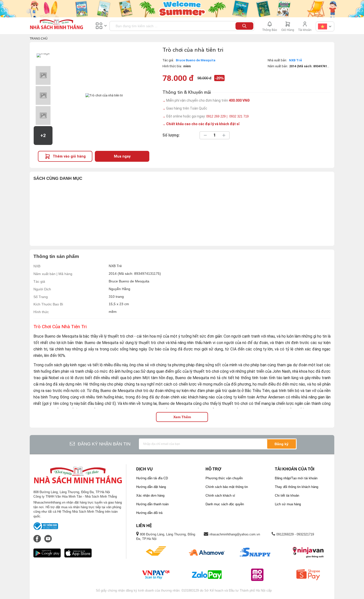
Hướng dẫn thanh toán (152, 504)
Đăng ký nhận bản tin (104, 443)
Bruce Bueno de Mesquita (195, 60)
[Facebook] (37, 536)
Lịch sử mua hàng (288, 504)
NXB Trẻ (295, 60)
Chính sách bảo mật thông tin (227, 487)
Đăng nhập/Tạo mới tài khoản (296, 478)
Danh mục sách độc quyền (225, 504)
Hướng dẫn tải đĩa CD (152, 478)
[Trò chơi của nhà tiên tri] (43, 55)
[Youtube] (48, 536)
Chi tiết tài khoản (287, 495)
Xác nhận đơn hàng (150, 495)
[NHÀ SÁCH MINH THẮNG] (56, 24)
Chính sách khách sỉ (220, 495)
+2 (43, 136)
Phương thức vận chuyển (224, 478)
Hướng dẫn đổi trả (149, 513)
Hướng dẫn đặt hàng (151, 487)
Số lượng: (171, 135)
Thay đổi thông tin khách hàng (296, 487)
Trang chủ (39, 38)
